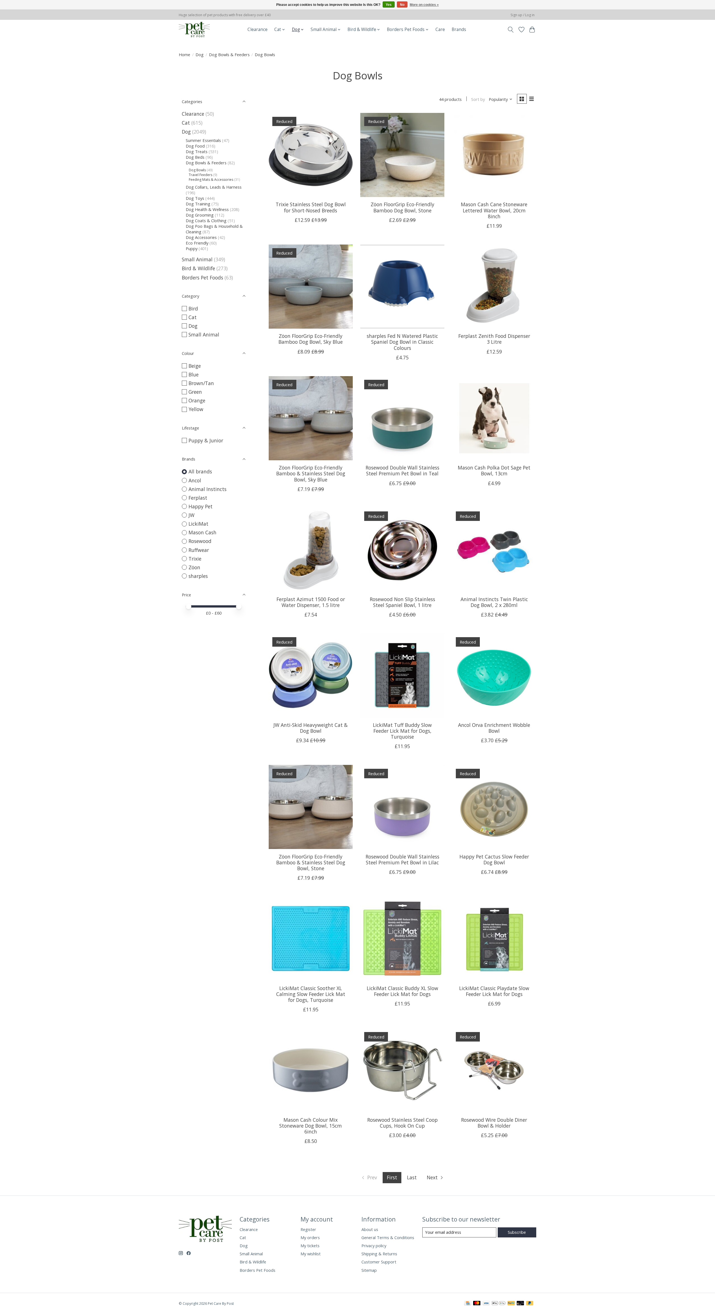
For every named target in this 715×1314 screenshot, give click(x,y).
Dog (200, 54)
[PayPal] (511, 1303)
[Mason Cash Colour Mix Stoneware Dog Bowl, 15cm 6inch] (311, 1070)
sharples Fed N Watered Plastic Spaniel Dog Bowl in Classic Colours (402, 342)
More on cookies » (424, 5)
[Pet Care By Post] (194, 29)
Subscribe (517, 1232)
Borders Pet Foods (202, 277)
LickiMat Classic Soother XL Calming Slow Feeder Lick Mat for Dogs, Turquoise (310, 994)
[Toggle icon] (511, 30)
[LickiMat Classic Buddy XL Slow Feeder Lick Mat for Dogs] (402, 938)
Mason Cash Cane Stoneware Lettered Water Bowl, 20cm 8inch (494, 210)
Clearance (257, 29)
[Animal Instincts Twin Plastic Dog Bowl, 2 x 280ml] (494, 550)
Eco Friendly (197, 243)
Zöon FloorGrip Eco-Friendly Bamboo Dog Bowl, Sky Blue (310, 339)
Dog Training (198, 204)
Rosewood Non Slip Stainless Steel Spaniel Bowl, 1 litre (402, 602)
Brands (459, 29)
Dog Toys (195, 198)
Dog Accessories (201, 237)
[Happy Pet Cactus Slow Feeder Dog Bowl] (494, 807)
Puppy (191, 248)
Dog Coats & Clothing (206, 220)
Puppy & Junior (206, 440)
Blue (194, 374)
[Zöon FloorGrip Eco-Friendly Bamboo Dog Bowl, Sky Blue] (311, 287)
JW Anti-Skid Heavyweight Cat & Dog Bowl (310, 728)
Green (195, 391)
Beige (195, 365)
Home (184, 54)
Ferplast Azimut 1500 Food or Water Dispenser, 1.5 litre (311, 602)
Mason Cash (202, 532)
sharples (198, 576)
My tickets (310, 1245)
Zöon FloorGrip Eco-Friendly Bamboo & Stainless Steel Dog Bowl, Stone (310, 862)
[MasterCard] (476, 1303)
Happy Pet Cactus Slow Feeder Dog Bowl (494, 859)
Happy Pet (201, 506)
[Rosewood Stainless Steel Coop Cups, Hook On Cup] (402, 1070)
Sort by (478, 99)
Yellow (196, 409)
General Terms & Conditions (387, 1237)
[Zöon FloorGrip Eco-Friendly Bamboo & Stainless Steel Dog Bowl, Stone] (311, 807)
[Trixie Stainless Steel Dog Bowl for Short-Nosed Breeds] (311, 155)
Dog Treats (197, 151)
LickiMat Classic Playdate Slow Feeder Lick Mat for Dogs (494, 991)
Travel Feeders (200, 174)
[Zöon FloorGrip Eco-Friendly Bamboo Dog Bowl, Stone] (402, 155)
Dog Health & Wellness (207, 209)
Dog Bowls (197, 170)
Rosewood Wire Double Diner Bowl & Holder (494, 1122)
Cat (186, 122)
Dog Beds (195, 157)
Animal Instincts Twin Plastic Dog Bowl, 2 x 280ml (494, 602)
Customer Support (378, 1262)
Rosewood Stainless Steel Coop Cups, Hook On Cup (402, 1122)
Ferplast (198, 497)
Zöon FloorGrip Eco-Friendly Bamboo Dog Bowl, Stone (402, 207)
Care (440, 29)
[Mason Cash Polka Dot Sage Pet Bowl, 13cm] (494, 418)
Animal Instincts (208, 489)
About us (369, 1229)
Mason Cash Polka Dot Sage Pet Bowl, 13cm (494, 470)
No (402, 5)
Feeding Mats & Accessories (211, 179)
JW (191, 515)
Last (412, 1177)
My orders (310, 1237)
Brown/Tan (201, 383)
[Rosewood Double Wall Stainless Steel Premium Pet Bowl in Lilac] (402, 807)
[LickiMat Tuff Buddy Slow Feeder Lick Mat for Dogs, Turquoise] (402, 675)
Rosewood (200, 541)
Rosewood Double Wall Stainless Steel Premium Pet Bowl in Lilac (402, 859)
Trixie (195, 558)
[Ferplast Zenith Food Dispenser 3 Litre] (494, 287)
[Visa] (486, 1303)
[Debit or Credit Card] (520, 1303)
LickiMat (198, 523)
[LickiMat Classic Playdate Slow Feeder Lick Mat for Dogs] (494, 938)
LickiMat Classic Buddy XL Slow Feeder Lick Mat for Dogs (402, 991)
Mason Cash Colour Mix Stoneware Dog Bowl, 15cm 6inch (310, 1125)
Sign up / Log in (523, 15)
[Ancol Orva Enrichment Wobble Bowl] (494, 675)
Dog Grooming (200, 215)
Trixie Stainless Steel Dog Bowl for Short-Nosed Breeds (311, 207)
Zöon (194, 567)
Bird (193, 308)
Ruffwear (199, 550)
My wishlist (311, 1253)
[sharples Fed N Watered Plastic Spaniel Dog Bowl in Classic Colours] (402, 287)
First (392, 1177)
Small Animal (197, 259)
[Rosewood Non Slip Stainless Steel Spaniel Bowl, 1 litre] (402, 550)
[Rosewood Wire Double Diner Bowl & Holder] (494, 1070)
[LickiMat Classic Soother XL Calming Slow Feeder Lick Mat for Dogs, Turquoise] (311, 938)
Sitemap (369, 1270)
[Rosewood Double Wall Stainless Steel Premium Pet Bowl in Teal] (402, 418)
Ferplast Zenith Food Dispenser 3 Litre (494, 339)
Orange (197, 400)
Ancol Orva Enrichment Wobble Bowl (494, 728)
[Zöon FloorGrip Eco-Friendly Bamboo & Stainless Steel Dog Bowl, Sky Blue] (311, 418)
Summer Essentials (203, 140)
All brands (200, 471)
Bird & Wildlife (198, 268)
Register (308, 1229)
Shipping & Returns (379, 1253)
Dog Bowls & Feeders (229, 54)
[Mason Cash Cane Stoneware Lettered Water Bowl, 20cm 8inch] (494, 155)
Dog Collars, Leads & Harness (214, 187)
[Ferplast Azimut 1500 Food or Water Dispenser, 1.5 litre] (311, 550)
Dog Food (195, 146)
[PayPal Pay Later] (529, 1303)
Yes (389, 5)
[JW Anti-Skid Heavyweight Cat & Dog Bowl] (311, 675)
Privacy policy (373, 1245)
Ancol (195, 480)
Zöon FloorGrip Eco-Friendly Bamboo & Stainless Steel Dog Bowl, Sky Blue (310, 473)
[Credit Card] (467, 1303)
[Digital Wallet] (499, 1303)
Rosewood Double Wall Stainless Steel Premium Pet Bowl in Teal (402, 470)
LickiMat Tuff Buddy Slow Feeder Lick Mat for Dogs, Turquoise (402, 731)
